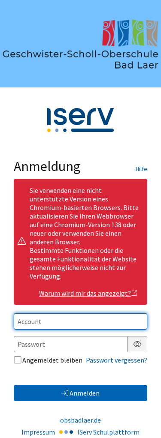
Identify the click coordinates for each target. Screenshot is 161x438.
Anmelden (85, 393)
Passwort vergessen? (116, 360)
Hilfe (141, 169)
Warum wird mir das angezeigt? (85, 293)
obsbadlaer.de (80, 420)
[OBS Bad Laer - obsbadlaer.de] (80, 44)
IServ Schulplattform (108, 432)
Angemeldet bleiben (52, 360)
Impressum (38, 432)
